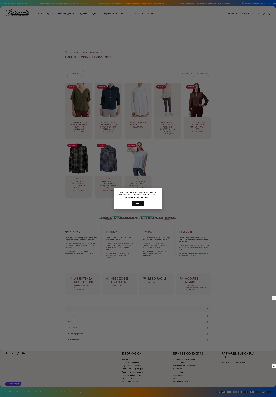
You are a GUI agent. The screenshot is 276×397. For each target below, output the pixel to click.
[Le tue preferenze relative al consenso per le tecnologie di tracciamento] (274, 298)
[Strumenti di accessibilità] (274, 366)
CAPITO (138, 203)
